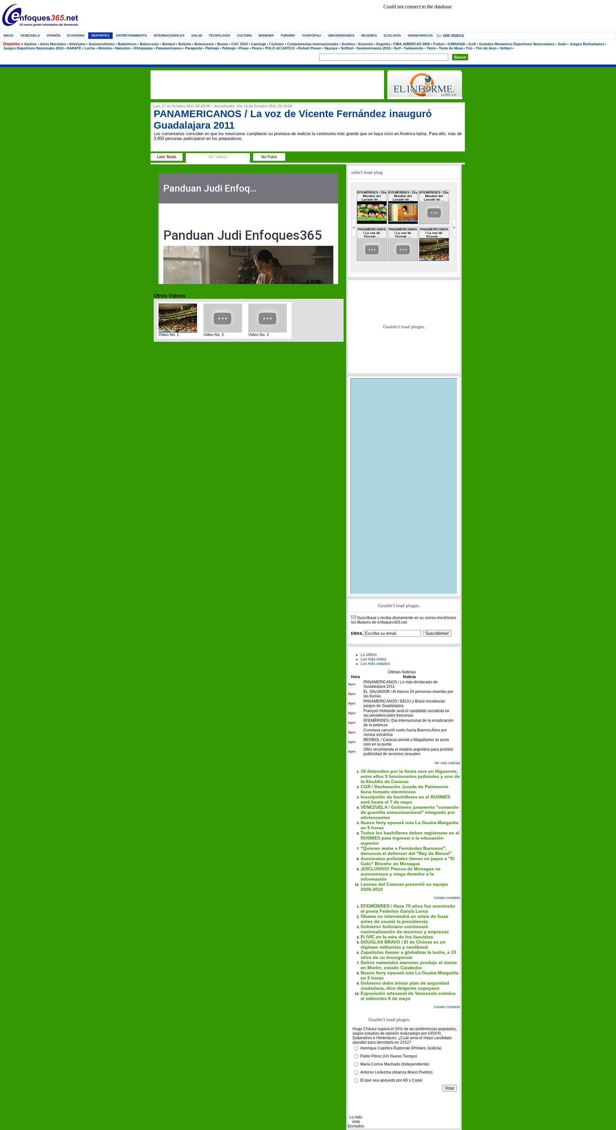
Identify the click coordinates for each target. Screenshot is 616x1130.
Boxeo (222, 44)
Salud (196, 35)
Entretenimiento (131, 35)
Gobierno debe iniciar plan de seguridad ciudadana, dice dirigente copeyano (405, 985)
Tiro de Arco (486, 48)
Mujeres (369, 35)
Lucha (89, 48)
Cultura (244, 35)
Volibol (505, 48)
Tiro (469, 48)
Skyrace (331, 48)
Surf (397, 48)
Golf (472, 44)
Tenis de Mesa (451, 48)
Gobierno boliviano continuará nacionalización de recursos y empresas (405, 929)
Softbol (347, 48)
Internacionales (169, 35)
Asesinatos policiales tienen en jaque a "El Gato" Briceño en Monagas (408, 861)
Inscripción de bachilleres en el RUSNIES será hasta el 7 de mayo (405, 799)
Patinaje (212, 48)
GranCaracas (420, 35)
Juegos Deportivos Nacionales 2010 (33, 48)
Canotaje (258, 44)
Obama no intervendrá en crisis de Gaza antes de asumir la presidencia (404, 919)
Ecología (392, 35)
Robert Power (309, 48)
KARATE (74, 48)
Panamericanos (169, 48)
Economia (76, 35)
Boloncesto (204, 44)
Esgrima (383, 44)
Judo (562, 44)
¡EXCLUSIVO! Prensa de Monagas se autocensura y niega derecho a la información (401, 874)
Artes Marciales (53, 44)
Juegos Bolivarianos (586, 44)
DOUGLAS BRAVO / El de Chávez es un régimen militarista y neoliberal (403, 944)
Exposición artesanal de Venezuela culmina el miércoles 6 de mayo (408, 996)
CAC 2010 (239, 44)
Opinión (53, 35)
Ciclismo (276, 44)
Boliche (184, 44)
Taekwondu (414, 48)
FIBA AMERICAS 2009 (411, 44)
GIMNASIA (456, 44)
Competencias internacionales (312, 44)
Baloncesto (149, 44)
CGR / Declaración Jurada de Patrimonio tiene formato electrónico (405, 789)
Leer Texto (166, 157)
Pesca (257, 48)
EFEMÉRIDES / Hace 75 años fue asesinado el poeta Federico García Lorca (408, 908)
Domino (348, 44)
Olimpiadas (143, 48)
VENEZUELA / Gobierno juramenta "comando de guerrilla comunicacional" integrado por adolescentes (410, 812)
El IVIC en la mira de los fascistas (397, 936)
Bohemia (266, 35)
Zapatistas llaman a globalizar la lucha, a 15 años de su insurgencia (408, 955)
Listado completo (447, 898)
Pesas (244, 48)
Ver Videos (453, 36)
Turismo (287, 35)
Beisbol (168, 44)
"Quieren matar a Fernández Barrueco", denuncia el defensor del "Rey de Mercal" (406, 851)
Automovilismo (102, 44)
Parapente (193, 48)
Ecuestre (365, 44)
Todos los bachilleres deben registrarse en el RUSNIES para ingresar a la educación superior (410, 838)
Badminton (127, 44)
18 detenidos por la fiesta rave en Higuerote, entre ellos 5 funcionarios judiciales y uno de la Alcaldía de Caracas (410, 776)
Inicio (8, 35)
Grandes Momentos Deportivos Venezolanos (516, 44)
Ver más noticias (447, 763)
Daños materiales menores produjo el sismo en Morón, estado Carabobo (409, 965)
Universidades (341, 35)
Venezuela (30, 35)
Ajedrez (30, 44)
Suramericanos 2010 (373, 48)
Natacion (122, 48)
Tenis (431, 48)
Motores (105, 48)
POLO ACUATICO (280, 48)
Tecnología (219, 35)
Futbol (438, 44)
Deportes (11, 44)
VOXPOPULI (311, 35)
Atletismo (77, 44)
